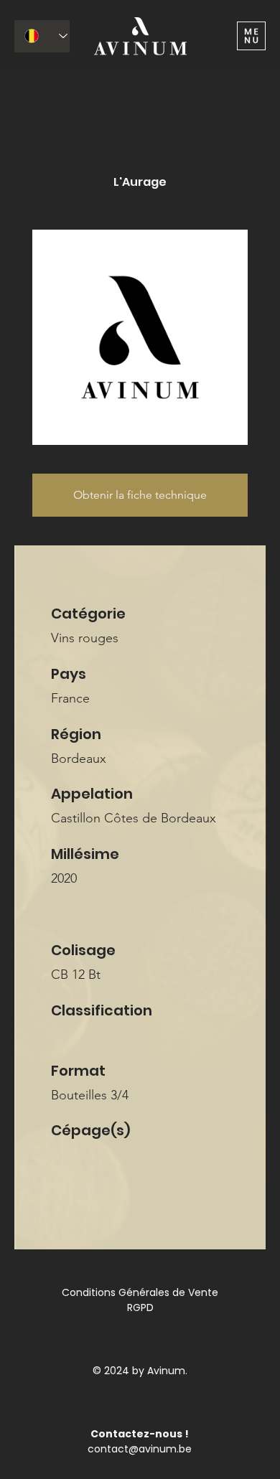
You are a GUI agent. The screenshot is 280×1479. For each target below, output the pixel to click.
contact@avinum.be (140, 1449)
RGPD (140, 1307)
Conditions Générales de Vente (140, 1292)
